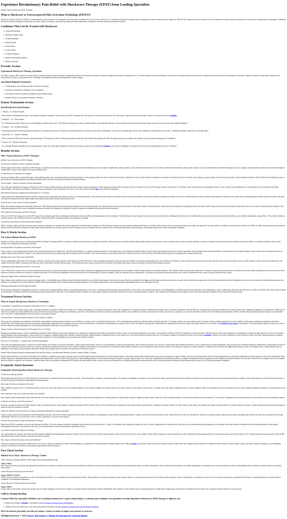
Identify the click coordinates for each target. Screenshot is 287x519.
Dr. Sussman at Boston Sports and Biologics (57, 503)
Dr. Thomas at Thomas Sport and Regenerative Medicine (79, 507)
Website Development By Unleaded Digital (67, 516)
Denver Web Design (36, 516)
